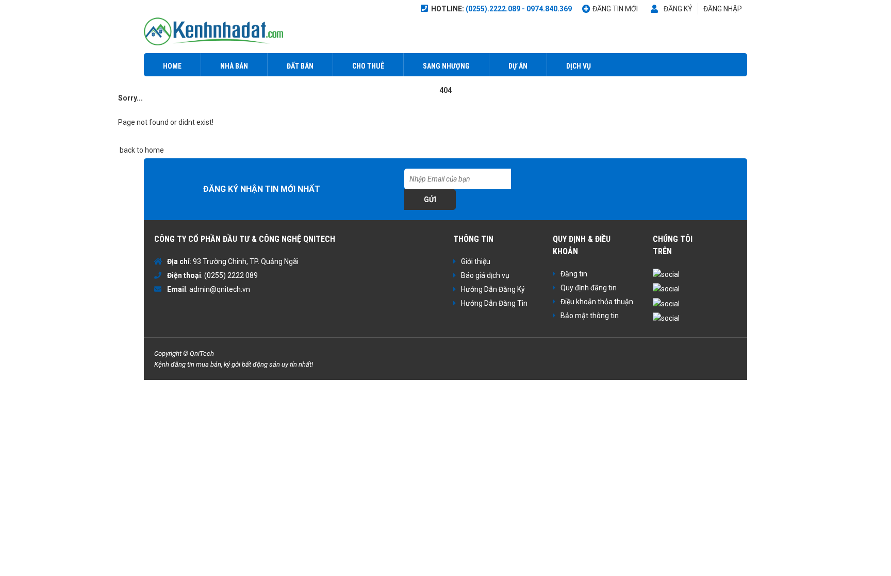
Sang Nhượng (446, 66)
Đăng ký (678, 9)
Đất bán (300, 66)
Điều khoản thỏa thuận (596, 302)
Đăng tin (573, 274)
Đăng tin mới (615, 9)
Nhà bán (234, 66)
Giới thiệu (475, 261)
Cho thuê (368, 66)
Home (172, 66)
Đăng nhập (722, 9)
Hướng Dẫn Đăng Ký (493, 289)
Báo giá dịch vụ (485, 275)
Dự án (517, 66)
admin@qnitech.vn (219, 289)
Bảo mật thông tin (589, 315)
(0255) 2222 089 (231, 275)
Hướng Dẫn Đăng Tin (494, 303)
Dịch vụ (578, 66)
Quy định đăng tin (588, 288)
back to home (141, 150)
